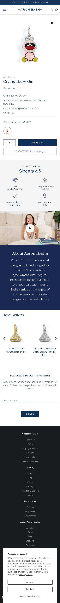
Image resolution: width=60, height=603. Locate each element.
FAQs (30, 444)
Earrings (30, 486)
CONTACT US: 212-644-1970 (30, 151)
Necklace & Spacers (30, 491)
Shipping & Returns (30, 448)
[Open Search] (52, 9)
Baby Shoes (30, 511)
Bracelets (30, 482)
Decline (30, 589)
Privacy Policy (26, 574)
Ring (30, 478)
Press (30, 532)
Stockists (30, 541)
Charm (30, 473)
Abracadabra (30, 516)
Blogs (30, 536)
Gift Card (30, 453)
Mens (30, 495)
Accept (30, 582)
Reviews (30, 545)
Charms (30, 507)
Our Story (30, 528)
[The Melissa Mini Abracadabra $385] (15, 333)
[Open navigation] (8, 9)
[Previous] (5, 338)
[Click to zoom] (52, 23)
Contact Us (30, 440)
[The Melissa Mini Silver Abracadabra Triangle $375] (44, 333)
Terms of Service (30, 461)
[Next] (55, 338)
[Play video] (30, 228)
